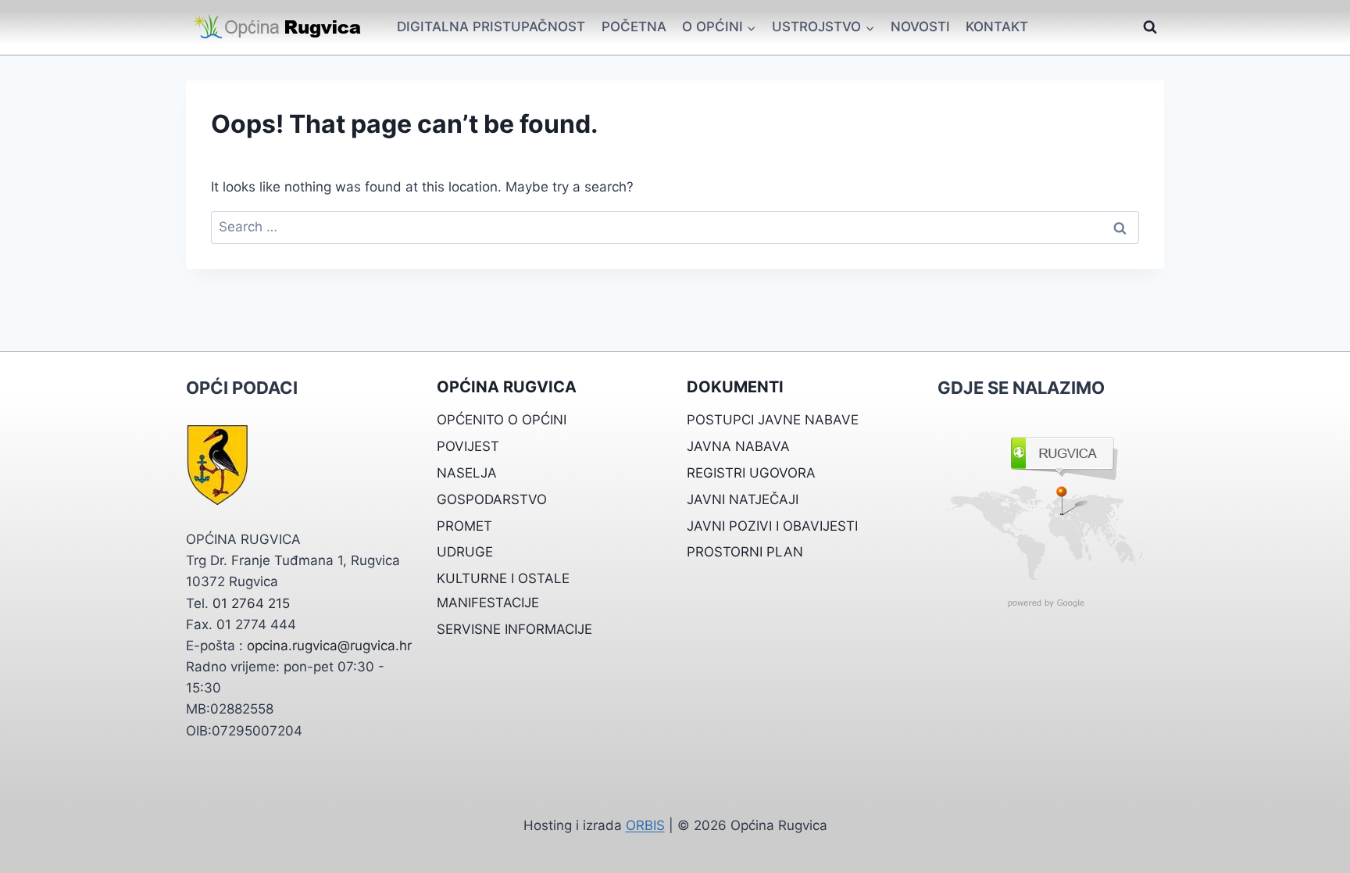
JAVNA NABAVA (738, 446)
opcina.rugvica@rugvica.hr (329, 645)
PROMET (464, 526)
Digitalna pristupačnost (491, 26)
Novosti (920, 26)
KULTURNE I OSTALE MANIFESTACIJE (503, 590)
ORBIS (645, 825)
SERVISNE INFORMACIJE (514, 629)
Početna (634, 26)
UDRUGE (465, 552)
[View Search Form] (1150, 27)
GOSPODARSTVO (492, 499)
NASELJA (467, 473)
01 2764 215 (251, 603)
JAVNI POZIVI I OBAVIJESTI (772, 526)
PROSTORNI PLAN (745, 552)
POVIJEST (468, 446)
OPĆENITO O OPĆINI (501, 420)
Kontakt (997, 26)
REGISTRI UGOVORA (751, 473)
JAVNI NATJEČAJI (742, 499)
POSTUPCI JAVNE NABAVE (773, 420)
